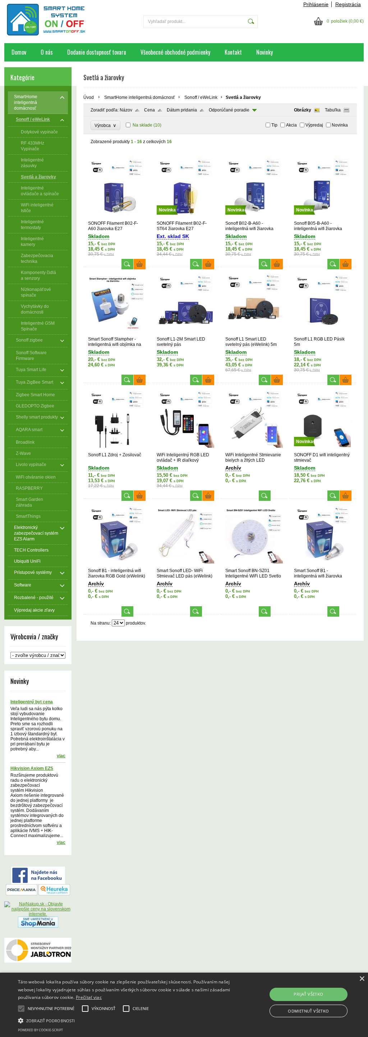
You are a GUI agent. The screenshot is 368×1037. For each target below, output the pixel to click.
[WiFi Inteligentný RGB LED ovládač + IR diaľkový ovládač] (185, 449)
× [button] (361, 979)
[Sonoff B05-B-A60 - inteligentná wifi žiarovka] (322, 217)
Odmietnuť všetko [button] (308, 1011)
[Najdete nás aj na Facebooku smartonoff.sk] (38, 882)
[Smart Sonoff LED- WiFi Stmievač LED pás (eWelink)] (185, 564)
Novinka (340, 125)
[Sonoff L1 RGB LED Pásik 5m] (322, 333)
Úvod (88, 97)
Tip (274, 125)
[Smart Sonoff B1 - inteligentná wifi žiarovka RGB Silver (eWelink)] (322, 564)
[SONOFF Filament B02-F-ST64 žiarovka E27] (185, 217)
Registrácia (348, 4)
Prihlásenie (315, 4)
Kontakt (233, 52)
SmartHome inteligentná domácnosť (139, 97)
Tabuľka (333, 110)
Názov (126, 110)
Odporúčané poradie (229, 110)
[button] (126, 1020)
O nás (47, 52)
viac (61, 755)
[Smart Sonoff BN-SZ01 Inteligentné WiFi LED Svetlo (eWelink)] (254, 564)
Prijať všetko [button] (308, 994)
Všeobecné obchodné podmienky (175, 52)
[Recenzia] (54, 893)
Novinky (264, 52)
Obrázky (302, 110)
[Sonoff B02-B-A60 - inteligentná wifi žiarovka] (254, 217)
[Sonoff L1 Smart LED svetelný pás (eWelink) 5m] (254, 333)
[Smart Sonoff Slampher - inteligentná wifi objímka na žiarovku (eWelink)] (117, 333)
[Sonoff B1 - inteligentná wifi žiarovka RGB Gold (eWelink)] (117, 564)
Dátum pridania (182, 110)
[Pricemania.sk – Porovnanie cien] (21, 893)
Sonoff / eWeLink (200, 97)
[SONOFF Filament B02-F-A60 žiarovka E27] (117, 217)
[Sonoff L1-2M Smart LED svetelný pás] (185, 333)
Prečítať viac (89, 997)
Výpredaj (314, 125)
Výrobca (105, 125)
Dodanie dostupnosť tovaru (96, 52)
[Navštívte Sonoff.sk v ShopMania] (38, 926)
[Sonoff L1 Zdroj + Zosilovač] (117, 449)
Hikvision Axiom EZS (31, 768)
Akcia (291, 125)
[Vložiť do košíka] (140, 264)
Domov (19, 52)
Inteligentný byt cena (31, 701)
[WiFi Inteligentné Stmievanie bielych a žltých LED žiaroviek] (254, 449)
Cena (149, 110)
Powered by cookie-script (40, 1030)
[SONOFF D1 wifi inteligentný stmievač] (322, 449)
